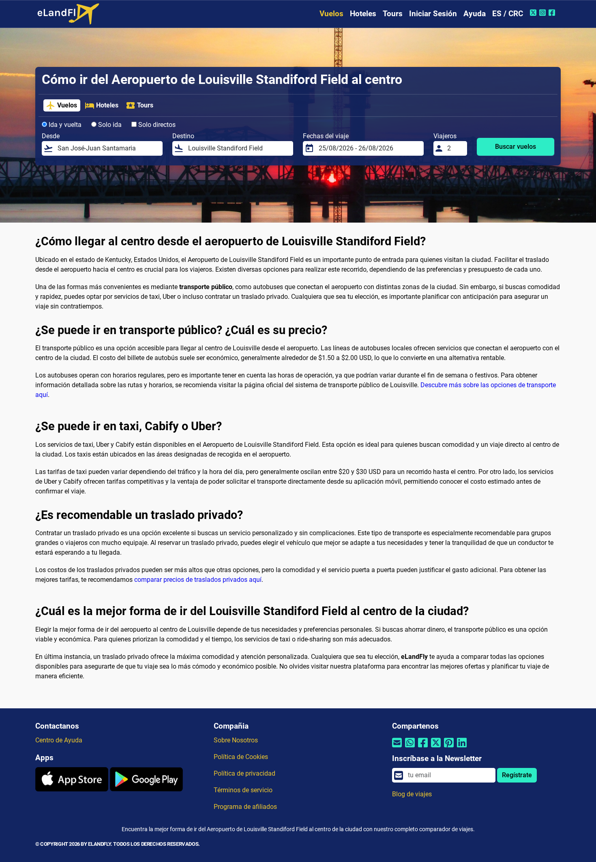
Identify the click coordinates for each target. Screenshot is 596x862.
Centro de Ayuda (58, 740)
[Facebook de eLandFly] (552, 12)
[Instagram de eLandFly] (543, 12)
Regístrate (517, 775)
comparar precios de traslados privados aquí (198, 579)
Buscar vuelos (515, 146)
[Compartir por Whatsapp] (410, 748)
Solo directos (156, 125)
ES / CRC (507, 13)
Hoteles (363, 13)
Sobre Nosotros (236, 740)
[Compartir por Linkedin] (462, 748)
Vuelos (331, 13)
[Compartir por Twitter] (436, 748)
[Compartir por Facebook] (423, 748)
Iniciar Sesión (433, 13)
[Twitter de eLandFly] (534, 12)
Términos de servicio (243, 790)
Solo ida (109, 125)
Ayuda (474, 13)
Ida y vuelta (64, 125)
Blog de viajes (412, 794)
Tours (393, 13)
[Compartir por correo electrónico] (397, 748)
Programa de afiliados (245, 807)
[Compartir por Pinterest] (449, 748)
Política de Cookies (241, 757)
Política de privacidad (244, 773)
